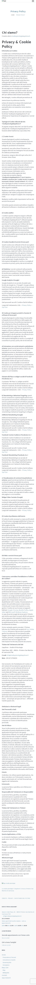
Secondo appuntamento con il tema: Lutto (16, 935)
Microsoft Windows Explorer (18, 612)
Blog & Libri (5, 968)
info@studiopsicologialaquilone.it (17, 655)
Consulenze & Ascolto (9, 960)
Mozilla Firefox (23, 610)
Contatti (4, 975)
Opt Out (4, 307)
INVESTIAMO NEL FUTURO (22, 898)
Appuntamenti (6, 978)
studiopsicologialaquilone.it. (21, 36)
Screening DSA (7, 962)
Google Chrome (13, 610)
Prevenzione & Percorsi (9, 957)
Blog (4, 970)
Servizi (4, 955)
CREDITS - (5, 898)
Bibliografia (6, 973)
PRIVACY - (11, 898)
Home (12, 15)
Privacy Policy (26, 305)
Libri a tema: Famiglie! (9, 942)
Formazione (6, 965)
